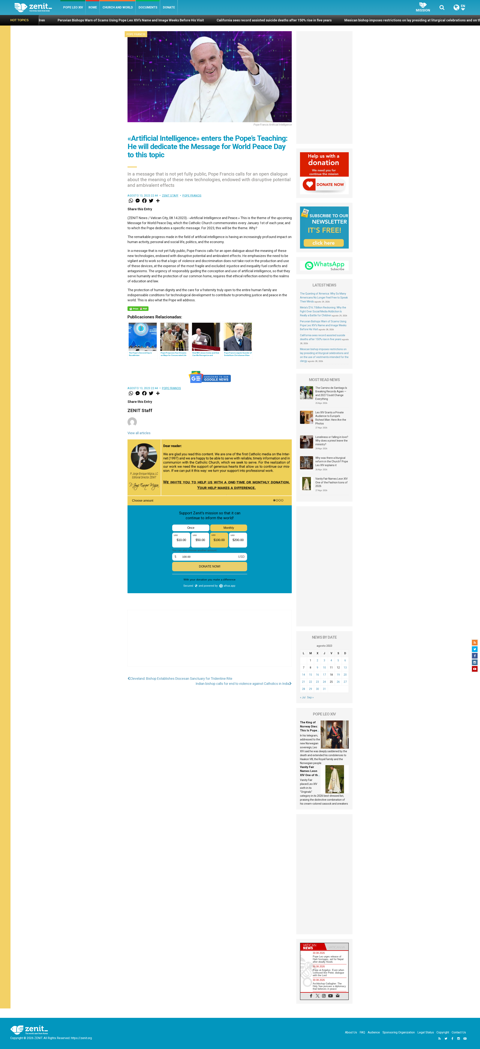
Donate (169, 7)
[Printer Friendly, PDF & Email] (138, 308)
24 (324, 681)
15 (310, 674)
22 (310, 681)
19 (338, 674)
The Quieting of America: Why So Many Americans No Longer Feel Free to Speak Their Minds (324, 297)
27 (345, 681)
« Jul (302, 697)
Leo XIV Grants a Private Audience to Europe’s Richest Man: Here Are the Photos (330, 418)
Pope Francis (136, 34)
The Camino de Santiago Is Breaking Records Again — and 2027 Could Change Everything (331, 393)
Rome (92, 7)
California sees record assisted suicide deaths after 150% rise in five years (178, 20)
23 (317, 681)
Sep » (310, 697)
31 (324, 688)
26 (338, 681)
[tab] (312, 946)
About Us (351, 1032)
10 (324, 667)
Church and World (118, 7)
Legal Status (425, 1032)
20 (345, 674)
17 (324, 674)
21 (303, 681)
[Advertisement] (210, 642)
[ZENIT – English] (37, 7)
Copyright (442, 1032)
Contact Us (459, 1032)
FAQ (362, 1032)
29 (310, 688)
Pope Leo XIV (73, 7)
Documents (148, 7)
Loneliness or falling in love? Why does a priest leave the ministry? (331, 441)
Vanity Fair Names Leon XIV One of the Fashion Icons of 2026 (331, 482)
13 (345, 667)
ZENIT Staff (170, 195)
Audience (374, 1032)
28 (303, 688)
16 (317, 674)
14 (303, 674)
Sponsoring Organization (398, 1032)
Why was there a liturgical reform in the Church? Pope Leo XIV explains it (331, 461)
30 (317, 688)
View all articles (139, 433)
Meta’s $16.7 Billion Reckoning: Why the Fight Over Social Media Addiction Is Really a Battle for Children (323, 311)
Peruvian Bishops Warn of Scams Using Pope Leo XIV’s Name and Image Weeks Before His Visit (323, 325)
